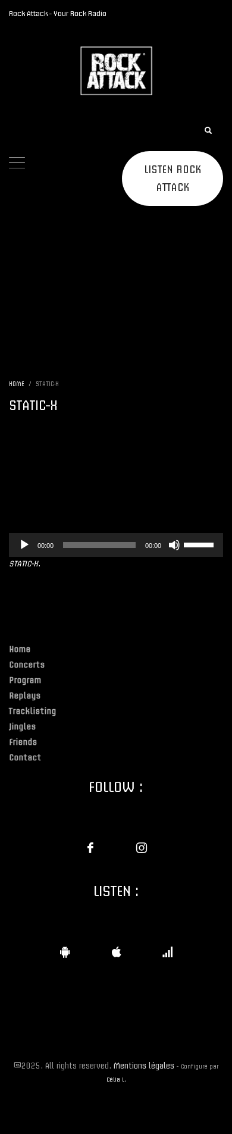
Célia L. (116, 1079)
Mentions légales (144, 1065)
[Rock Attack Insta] (141, 848)
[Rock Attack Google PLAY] (65, 952)
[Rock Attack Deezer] (167, 952)
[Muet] (174, 545)
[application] (116, 545)
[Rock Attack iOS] (116, 952)
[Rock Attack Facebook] (90, 848)
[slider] (200, 544)
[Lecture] (24, 545)
